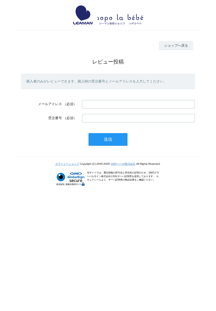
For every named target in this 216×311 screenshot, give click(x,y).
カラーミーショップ (67, 163)
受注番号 (55, 118)
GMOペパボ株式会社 (123, 163)
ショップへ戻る (176, 45)
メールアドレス (50, 104)
